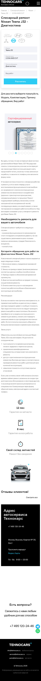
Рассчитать (20, 81)
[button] (9, 153)
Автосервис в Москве (7, 4)
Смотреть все (32, 497)
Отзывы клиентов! (14, 492)
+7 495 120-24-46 (16, 526)
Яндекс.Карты (14, 553)
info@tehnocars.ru (13, 651)
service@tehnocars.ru (17, 654)
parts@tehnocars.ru (16, 658)
